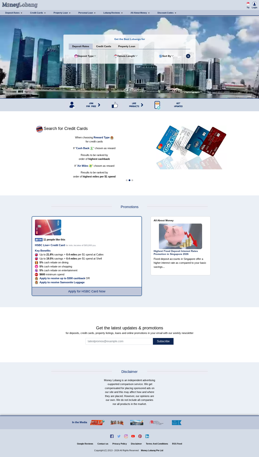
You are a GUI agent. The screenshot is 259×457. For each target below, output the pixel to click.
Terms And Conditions (157, 444)
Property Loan (61, 13)
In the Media (79, 422)
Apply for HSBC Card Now (86, 291)
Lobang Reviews (111, 13)
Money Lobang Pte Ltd (152, 450)
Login (254, 7)
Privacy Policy (119, 444)
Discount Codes (166, 13)
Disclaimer (136, 444)
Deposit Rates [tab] (80, 46)
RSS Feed (177, 444)
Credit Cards (36, 13)
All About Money (139, 13)
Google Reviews (85, 444)
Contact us (103, 444)
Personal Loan (85, 13)
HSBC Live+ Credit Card (50, 245)
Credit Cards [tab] (103, 46)
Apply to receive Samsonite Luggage (62, 282)
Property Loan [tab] (126, 46)
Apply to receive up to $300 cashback (62, 278)
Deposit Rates (12, 13)
